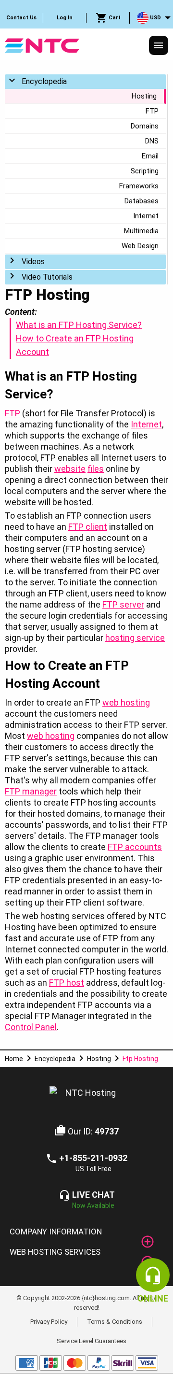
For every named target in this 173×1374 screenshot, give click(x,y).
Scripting (145, 171)
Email (150, 156)
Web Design (140, 245)
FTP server (123, 604)
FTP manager (31, 791)
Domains (145, 126)
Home (14, 1058)
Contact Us (21, 17)
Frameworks (139, 186)
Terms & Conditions (114, 1321)
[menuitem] (21, 18)
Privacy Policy (48, 1321)
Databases (141, 201)
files (95, 469)
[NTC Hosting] (42, 45)
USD (154, 17)
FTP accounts (135, 847)
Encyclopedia (44, 81)
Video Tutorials (47, 277)
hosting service (135, 638)
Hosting (144, 96)
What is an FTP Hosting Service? (79, 325)
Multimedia (141, 231)
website (70, 469)
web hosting (126, 702)
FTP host (66, 982)
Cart (114, 17)
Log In (65, 17)
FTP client (87, 527)
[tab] (86, 1232)
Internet (146, 216)
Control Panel (31, 1027)
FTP (152, 111)
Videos (33, 261)
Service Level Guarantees (91, 1340)
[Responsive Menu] (158, 45)
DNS (152, 141)
